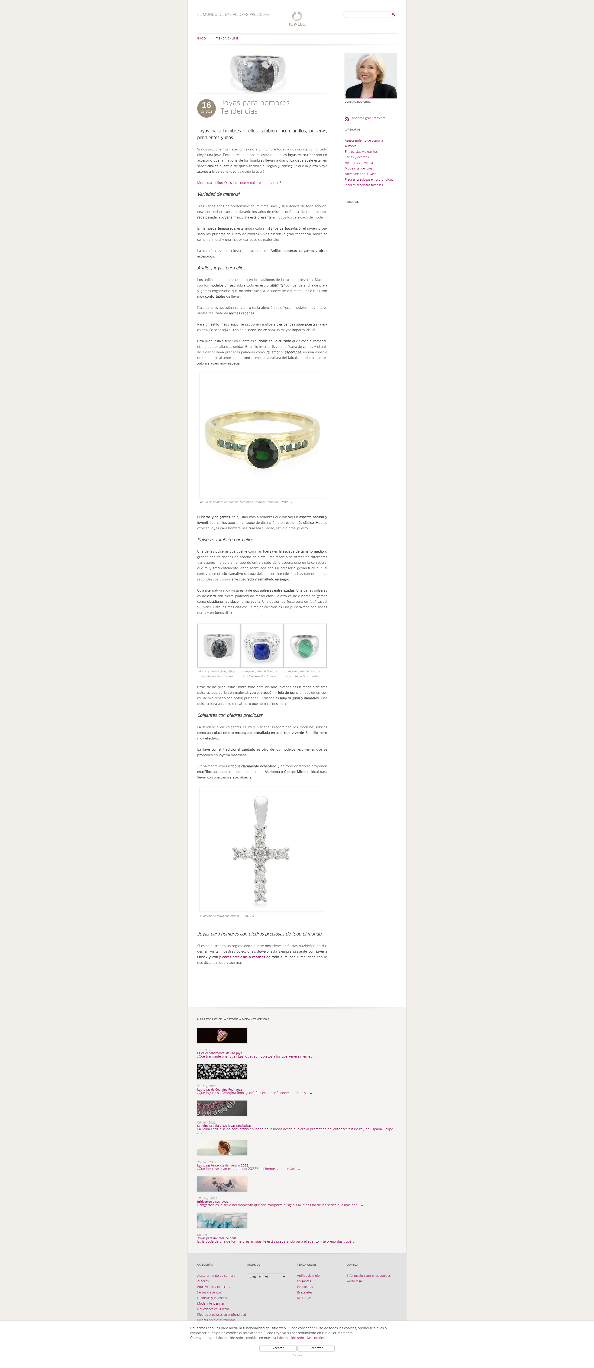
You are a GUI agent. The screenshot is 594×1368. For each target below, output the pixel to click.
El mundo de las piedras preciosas (297, 19)
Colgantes (304, 1281)
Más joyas (304, 1298)
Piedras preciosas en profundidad (369, 179)
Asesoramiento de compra (364, 140)
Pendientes (305, 1287)
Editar (297, 1356)
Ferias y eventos (357, 157)
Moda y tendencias (358, 168)
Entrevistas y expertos (361, 151)
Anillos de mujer (309, 1275)
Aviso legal (355, 1281)
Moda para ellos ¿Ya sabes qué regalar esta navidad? (239, 183)
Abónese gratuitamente (368, 118)
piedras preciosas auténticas (242, 957)
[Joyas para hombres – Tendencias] (262, 97)
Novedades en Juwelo (361, 174)
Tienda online (227, 38)
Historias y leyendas (359, 163)
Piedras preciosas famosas (364, 185)
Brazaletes (304, 1292)
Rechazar (316, 1348)
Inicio (201, 38)
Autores (350, 146)
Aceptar (278, 1348)
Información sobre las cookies (369, 1275)
